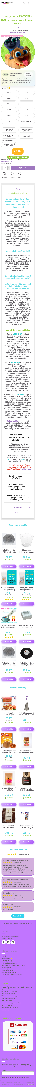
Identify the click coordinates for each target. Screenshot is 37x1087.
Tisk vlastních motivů (8, 993)
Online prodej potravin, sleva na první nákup (18, 923)
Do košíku (24, 168)
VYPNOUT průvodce (28, 74)
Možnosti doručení (7, 161)
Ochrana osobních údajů (9, 972)
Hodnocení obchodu (18, 850)
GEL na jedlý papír (7, 960)
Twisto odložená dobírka (9, 963)
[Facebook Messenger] (13, 942)
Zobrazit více (17, 916)
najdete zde (26, 469)
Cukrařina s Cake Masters (10, 1007)
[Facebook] (4, 942)
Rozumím (30, 1084)
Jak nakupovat (6, 967)
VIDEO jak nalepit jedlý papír (11, 996)
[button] (8, 88)
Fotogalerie (5, 1010)
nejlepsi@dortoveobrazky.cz (11, 936)
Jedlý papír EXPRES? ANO (10, 991)
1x (17, 27)
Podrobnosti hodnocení (17, 32)
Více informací (22, 1084)
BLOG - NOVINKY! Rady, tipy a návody (13, 965)
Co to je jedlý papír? (8, 1005)
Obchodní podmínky (8, 970)
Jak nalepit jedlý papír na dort (11, 1003)
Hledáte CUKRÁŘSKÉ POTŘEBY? (12, 974)
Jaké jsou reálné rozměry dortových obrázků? (16, 437)
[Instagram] (8, 942)
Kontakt (4, 956)
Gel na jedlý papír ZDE (9, 998)
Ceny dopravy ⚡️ (7, 958)
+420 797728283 (7, 938)
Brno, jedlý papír (7, 1000)
